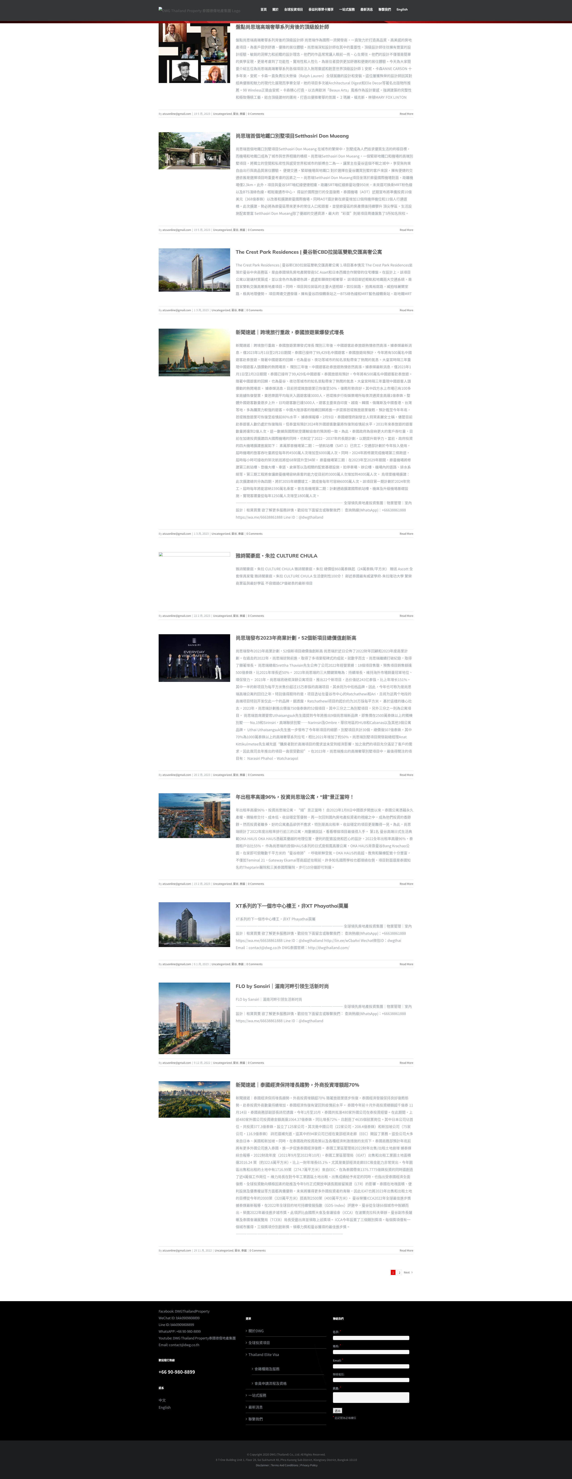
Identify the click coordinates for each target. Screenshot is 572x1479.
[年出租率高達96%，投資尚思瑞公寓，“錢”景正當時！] (194, 815)
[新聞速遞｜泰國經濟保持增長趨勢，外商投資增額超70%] (194, 1099)
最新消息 (255, 1407)
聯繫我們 (255, 1419)
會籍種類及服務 (267, 1368)
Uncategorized (222, 113)
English (165, 1407)
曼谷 (235, 113)
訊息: (337, 1388)
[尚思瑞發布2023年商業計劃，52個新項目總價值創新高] (194, 658)
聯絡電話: (338, 1374)
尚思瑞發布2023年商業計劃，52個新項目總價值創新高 (296, 638)
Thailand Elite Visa (263, 1354)
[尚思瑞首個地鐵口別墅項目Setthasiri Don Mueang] (194, 150)
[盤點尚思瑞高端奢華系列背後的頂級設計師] (194, 53)
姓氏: (337, 1345)
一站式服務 (257, 1395)
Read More (406, 113)
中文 (162, 1400)
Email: (338, 1360)
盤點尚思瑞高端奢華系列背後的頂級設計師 (282, 27)
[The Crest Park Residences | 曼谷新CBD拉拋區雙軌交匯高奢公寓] (194, 270)
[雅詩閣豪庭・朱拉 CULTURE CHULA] (194, 579)
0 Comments (256, 113)
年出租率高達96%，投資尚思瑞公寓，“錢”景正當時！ (295, 797)
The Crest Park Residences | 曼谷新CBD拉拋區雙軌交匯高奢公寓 (309, 252)
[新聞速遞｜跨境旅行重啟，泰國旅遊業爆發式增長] (194, 352)
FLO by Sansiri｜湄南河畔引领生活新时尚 (282, 986)
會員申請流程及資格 (270, 1383)
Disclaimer (262, 1465)
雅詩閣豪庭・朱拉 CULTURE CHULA (277, 556)
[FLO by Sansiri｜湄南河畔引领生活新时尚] (194, 1018)
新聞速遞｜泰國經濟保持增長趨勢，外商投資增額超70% (297, 1085)
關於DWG (256, 1330)
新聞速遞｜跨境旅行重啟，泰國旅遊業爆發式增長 (290, 332)
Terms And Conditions (284, 1465)
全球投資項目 (259, 1342)
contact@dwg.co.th (184, 1344)
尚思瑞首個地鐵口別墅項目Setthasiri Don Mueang (292, 136)
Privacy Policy (309, 1465)
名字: (337, 1331)
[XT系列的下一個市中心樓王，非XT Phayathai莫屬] (194, 924)
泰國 (242, 113)
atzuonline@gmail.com (176, 113)
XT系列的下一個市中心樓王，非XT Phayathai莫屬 (292, 906)
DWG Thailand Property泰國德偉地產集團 (204, 1338)
